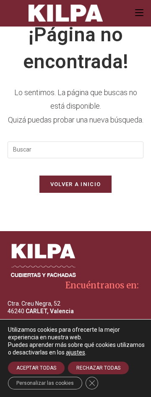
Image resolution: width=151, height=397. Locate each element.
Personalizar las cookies (45, 383)
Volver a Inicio (75, 184)
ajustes (75, 352)
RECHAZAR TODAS (98, 368)
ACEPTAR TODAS (36, 368)
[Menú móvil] (139, 13)
